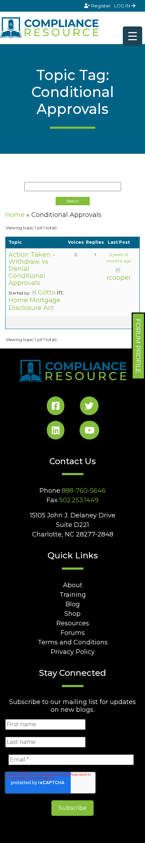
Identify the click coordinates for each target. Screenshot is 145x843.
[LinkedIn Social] (55, 431)
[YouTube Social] (89, 431)
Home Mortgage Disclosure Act (34, 304)
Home (15, 215)
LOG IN (122, 5)
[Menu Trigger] (132, 36)
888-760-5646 (84, 491)
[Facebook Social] (55, 407)
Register (101, 5)
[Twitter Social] (89, 407)
